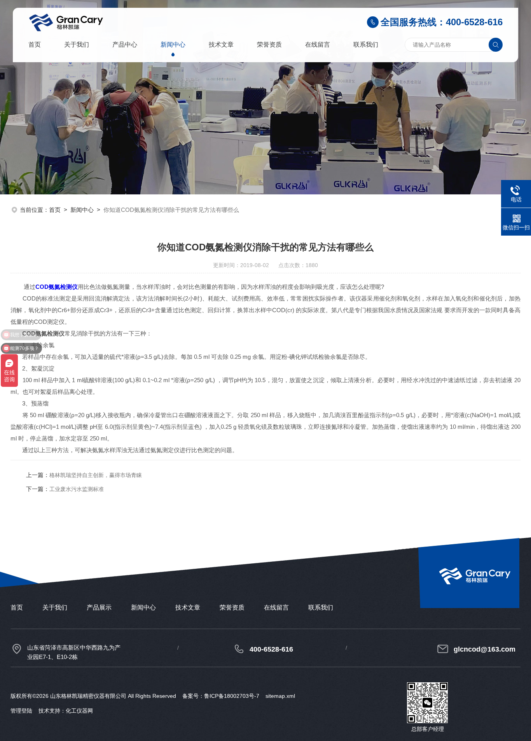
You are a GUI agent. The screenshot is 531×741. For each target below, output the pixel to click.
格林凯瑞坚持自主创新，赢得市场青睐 (95, 475)
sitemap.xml (280, 696)
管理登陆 (21, 711)
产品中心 (124, 44)
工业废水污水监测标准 (76, 489)
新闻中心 (173, 44)
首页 (34, 44)
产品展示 (99, 607)
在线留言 (317, 44)
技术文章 (221, 44)
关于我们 (76, 44)
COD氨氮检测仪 (56, 286)
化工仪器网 (79, 711)
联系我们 (365, 44)
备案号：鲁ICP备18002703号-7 (220, 696)
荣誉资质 (269, 44)
